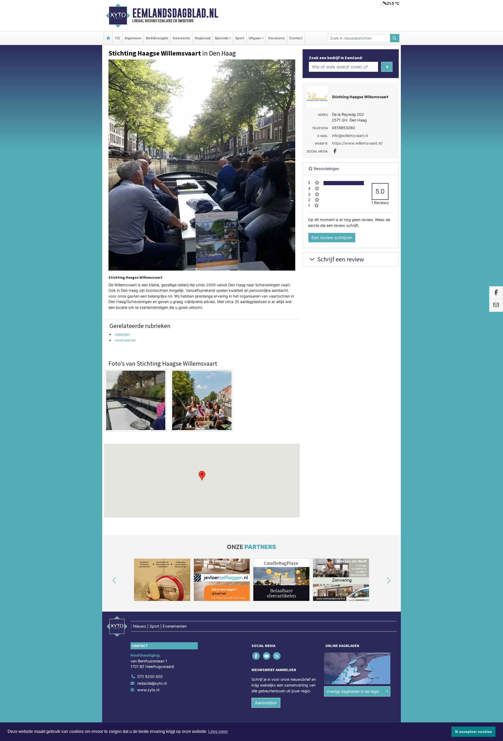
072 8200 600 (150, 676)
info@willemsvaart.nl (350, 135)
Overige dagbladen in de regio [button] (352, 691)
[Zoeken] (395, 38)
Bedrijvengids (157, 38)
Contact (296, 38)
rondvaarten (125, 340)
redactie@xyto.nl (152, 683)
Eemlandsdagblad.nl (175, 13)
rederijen (122, 334)
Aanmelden (266, 702)
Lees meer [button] (218, 731)
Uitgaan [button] (255, 38)
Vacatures (276, 38)
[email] (496, 305)
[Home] (108, 38)
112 (117, 38)
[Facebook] (257, 656)
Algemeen (132, 38)
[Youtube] (267, 656)
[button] (202, 476)
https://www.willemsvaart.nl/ (357, 143)
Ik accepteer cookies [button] (473, 731)
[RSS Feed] (277, 656)
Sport (239, 38)
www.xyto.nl (148, 690)
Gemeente (181, 38)
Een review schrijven (331, 237)
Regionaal (202, 38)
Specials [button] (221, 38)
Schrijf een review (340, 259)
